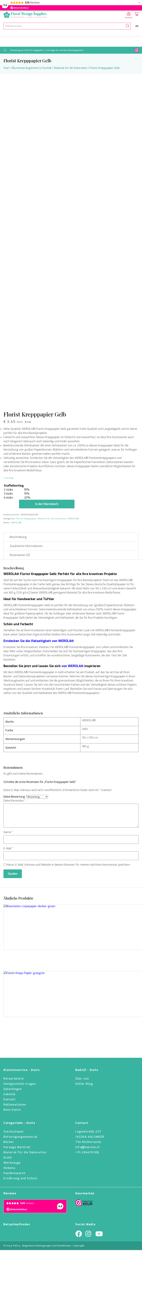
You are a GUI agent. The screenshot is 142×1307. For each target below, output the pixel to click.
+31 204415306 (87, 1152)
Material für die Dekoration (70, 68)
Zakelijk (9, 1094)
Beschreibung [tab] (18, 537)
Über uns (82, 1078)
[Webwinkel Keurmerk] (84, 1204)
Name (8, 832)
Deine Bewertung (15, 796)
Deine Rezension (14, 800)
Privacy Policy (11, 1245)
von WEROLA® (72, 666)
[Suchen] (128, 26)
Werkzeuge (12, 1163)
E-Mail (8, 848)
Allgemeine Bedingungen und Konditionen (46, 1245)
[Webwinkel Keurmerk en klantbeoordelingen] (136, 50)
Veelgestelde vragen (19, 1084)
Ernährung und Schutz (20, 1178)
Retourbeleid (13, 1078)
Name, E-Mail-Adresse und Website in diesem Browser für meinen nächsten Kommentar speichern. (68, 864)
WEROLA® (73, 519)
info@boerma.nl (87, 1147)
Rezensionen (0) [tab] (20, 555)
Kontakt (9, 1099)
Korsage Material (16, 1147)
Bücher (8, 1142)
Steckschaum (13, 1131)
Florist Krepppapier (26, 519)
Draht (7, 1157)
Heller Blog (84, 1084)
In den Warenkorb (46, 504)
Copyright (78, 1245)
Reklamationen (14, 1104)
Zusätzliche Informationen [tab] (26, 546)
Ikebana (9, 1168)
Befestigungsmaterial (20, 1137)
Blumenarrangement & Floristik (32, 68)
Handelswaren (14, 1173)
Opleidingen (12, 1089)
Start (6, 68)
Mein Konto (12, 1110)
